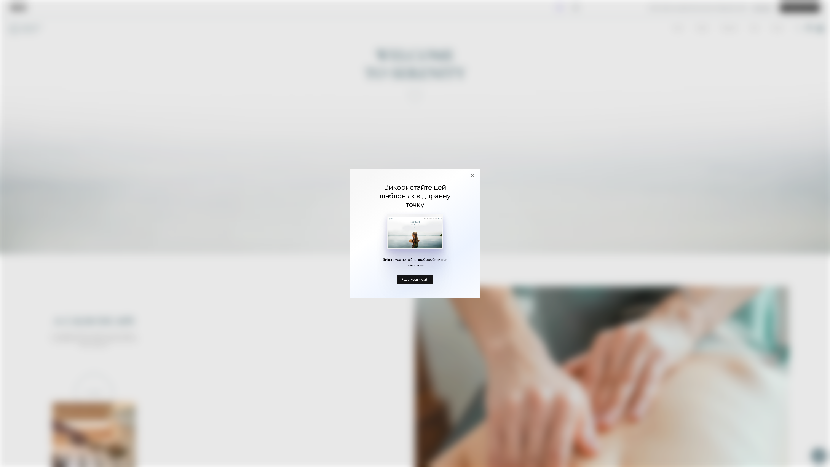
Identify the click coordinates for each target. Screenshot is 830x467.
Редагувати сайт (415, 279)
